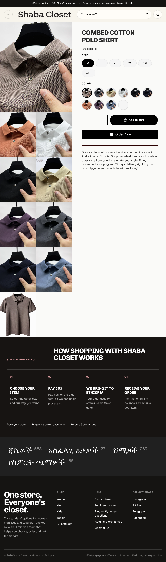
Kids (59, 511)
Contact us (102, 528)
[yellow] (111, 93)
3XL (145, 63)
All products (64, 524)
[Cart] (157, 14)
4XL (88, 73)
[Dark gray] (99, 93)
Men (59, 505)
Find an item (103, 499)
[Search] (147, 14)
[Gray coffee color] (87, 93)
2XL (129, 63)
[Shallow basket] (111, 105)
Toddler (61, 518)
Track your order (16, 424)
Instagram (139, 499)
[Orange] (87, 105)
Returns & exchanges (83, 424)
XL (115, 63)
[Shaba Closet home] (44, 14)
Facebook (139, 518)
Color (86, 83)
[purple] (99, 105)
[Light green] (123, 105)
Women (61, 499)
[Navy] (148, 93)
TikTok (137, 505)
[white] (123, 93)
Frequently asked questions (48, 424)
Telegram (139, 511)
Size (85, 55)
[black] (135, 93)
